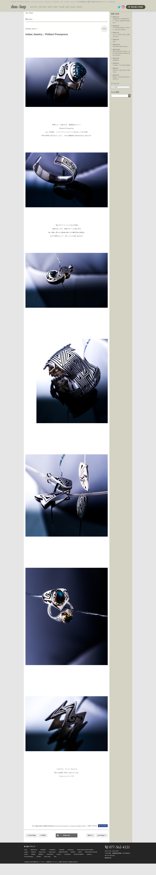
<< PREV (43, 835)
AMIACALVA (33, 849)
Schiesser (59, 854)
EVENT (56, 7)
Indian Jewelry (39, 825)
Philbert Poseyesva (48, 825)
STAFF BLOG (42, 7)
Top (26, 13)
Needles (26, 854)
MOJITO (73, 852)
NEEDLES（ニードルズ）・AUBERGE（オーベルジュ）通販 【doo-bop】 (50, 861)
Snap (67, 7)
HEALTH (33, 852)
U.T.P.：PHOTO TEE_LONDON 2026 (121, 34)
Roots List (66, 835)
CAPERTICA (52, 849)
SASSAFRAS (50, 854)
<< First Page (31, 835)
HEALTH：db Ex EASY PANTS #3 (121, 70)
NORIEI (33, 854)
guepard (26, 852)
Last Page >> (102, 835)
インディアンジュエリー (62, 825)
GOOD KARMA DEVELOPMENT (85, 849)
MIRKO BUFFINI (63, 852)
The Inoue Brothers (28, 856)
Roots (50, 7)
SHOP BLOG (33, 7)
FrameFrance (71, 849)
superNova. (89, 854)
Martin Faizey (52, 852)
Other (55, 856)
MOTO (80, 852)
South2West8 (67, 854)
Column (61, 7)
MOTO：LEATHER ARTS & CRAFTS (121, 77)
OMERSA (40, 854)
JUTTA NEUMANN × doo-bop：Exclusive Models (121, 27)
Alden (25, 849)
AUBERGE (43, 849)
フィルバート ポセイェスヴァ (77, 825)
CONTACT (80, 7)
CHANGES (61, 849)
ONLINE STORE (137, 7)
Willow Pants (47, 856)
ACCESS (72, 7)
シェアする (104, 825)
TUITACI (39, 856)
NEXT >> (90, 835)
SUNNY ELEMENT (78, 854)
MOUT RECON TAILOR (91, 852)
